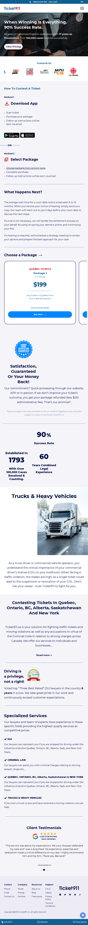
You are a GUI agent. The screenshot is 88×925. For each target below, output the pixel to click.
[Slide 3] (46, 870)
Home (20, 889)
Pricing (21, 893)
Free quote (37, 896)
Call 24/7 (8, 922)
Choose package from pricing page (25, 168)
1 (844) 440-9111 (40, 2)
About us (36, 889)
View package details (40, 307)
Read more (44, 655)
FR (82, 2)
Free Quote (81, 922)
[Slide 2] (44, 870)
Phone (7, 889)
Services (21, 896)
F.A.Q (47, 889)
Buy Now (38, 314)
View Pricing (13, 46)
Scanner (44, 922)
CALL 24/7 (53, 2)
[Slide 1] (41, 870)
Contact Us (9, 896)
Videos (48, 893)
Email (6, 893)
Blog (34, 893)
